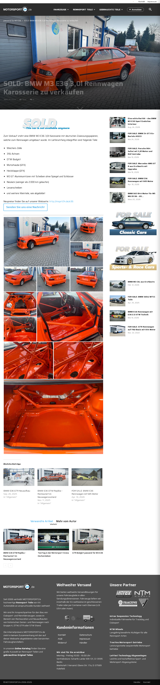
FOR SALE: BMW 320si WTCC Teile (141, 298)
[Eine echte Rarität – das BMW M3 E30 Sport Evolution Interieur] (117, 122)
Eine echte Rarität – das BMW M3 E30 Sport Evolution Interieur (142, 121)
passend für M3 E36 (12, 20)
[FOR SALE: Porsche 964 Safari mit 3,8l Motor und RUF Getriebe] (117, 152)
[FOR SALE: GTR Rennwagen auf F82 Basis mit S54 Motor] (117, 330)
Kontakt (62, 635)
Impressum (84, 638)
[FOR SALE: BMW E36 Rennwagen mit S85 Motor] (87, 477)
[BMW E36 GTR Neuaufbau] (18, 477)
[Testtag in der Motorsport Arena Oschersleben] (53, 539)
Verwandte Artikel (41, 521)
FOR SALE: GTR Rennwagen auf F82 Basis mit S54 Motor (141, 328)
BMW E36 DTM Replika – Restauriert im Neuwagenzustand (50, 494)
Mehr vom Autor (66, 521)
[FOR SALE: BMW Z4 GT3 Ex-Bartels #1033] (117, 137)
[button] (150, 9)
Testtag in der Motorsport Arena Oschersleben (53, 554)
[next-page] (10, 565)
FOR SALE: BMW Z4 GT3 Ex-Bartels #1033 (141, 135)
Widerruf (62, 642)
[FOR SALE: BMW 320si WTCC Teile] (117, 300)
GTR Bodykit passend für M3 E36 (87, 553)
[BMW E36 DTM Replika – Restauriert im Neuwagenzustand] (53, 477)
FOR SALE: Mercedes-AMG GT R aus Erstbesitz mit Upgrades (142, 166)
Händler (83, 642)
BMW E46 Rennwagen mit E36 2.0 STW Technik (140, 313)
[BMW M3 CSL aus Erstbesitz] (117, 285)
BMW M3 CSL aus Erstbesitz (141, 281)
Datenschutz (85, 635)
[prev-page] (5, 565)
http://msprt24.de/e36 (61, 201)
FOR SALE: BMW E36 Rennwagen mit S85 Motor (85, 492)
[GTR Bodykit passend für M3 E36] (87, 539)
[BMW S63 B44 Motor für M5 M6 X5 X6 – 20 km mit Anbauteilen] (117, 197)
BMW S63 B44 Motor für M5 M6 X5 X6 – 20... (141, 195)
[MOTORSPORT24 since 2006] (17, 9)
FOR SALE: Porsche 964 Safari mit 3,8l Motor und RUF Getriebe (140, 151)
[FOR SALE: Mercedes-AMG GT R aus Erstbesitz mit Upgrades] (117, 167)
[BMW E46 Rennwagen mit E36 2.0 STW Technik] (117, 315)
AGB (60, 638)
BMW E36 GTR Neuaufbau (16, 490)
